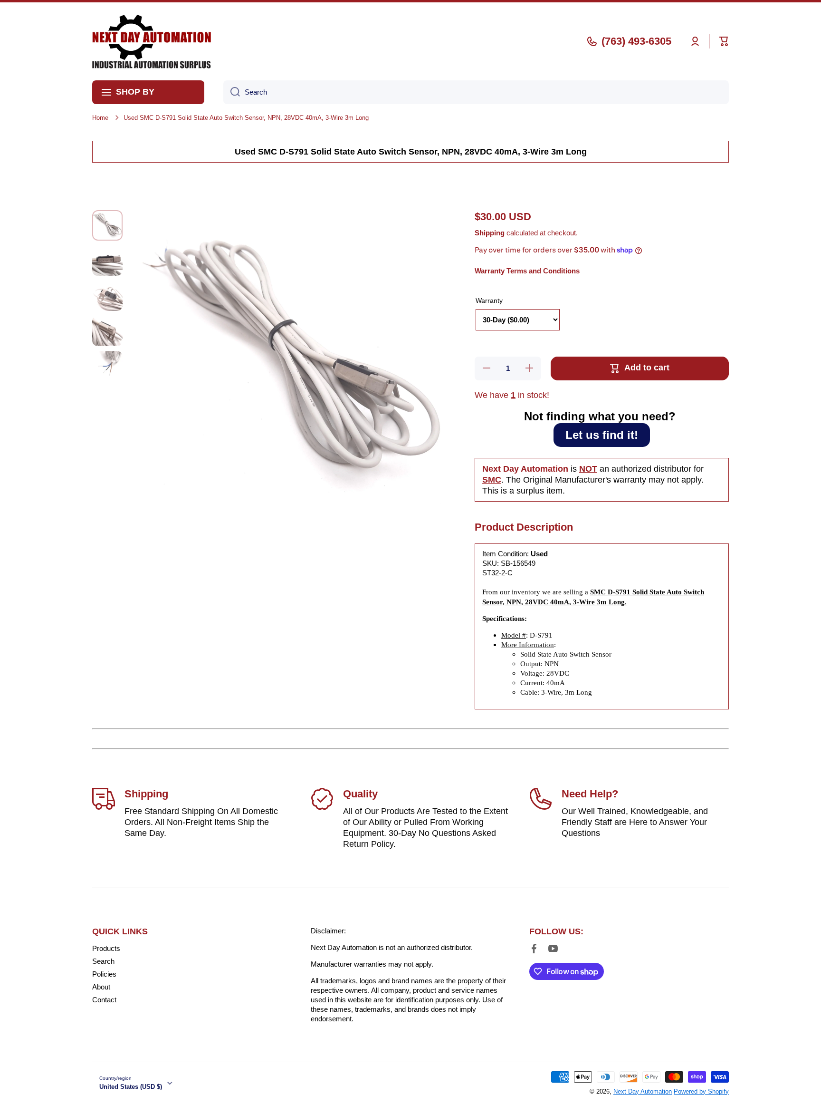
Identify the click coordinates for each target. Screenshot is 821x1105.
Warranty (489, 300)
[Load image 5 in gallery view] (107, 366)
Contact (104, 1000)
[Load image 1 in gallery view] (107, 225)
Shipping (490, 233)
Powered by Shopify (701, 1091)
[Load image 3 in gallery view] (107, 296)
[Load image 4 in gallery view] (107, 331)
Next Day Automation (642, 1091)
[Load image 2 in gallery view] (107, 260)
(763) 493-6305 (636, 41)
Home (100, 117)
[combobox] (476, 92)
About (101, 987)
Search (103, 961)
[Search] (231, 92)
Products (106, 948)
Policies (104, 974)
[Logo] (151, 41)
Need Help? (590, 794)
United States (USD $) (130, 1086)
